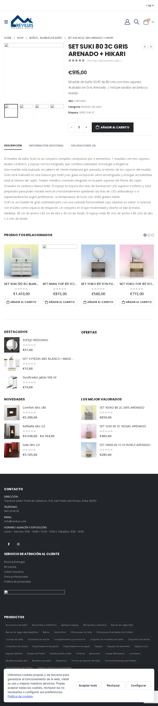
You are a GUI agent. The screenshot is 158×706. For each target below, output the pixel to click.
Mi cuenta (10, 567)
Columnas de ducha (38, 639)
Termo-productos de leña (85, 660)
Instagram (18, 544)
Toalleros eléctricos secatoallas (54, 667)
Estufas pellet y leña (60, 653)
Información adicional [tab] (46, 145)
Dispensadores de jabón (45, 646)
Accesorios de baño (16, 624)
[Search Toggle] (137, 22)
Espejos (99, 646)
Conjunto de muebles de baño (106, 639)
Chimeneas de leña (81, 632)
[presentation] (9, 73)
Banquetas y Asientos (95, 624)
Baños (46, 632)
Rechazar (113, 685)
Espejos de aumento (118, 646)
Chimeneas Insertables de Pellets (114, 632)
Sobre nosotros (14, 571)
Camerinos (60, 632)
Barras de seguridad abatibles (22, 632)
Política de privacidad (17, 581)
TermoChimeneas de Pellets (120, 660)
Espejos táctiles (14, 653)
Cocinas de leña (14, 639)
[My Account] (127, 22)
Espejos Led (141, 646)
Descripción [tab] (13, 145)
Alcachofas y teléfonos (44, 624)
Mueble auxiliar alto (17, 660)
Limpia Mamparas (114, 653)
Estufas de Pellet (36, 653)
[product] (21, 261)
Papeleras (61, 660)
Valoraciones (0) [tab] (83, 145)
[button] (145, 235)
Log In (150, 5)
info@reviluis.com (15, 521)
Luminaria (134, 653)
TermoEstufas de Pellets (19, 667)
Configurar (138, 685)
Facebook (9, 544)
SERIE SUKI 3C (87, 112)
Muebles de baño (91, 107)
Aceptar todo (88, 685)
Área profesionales (16, 576)
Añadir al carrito (115, 127)
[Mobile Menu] (7, 21)
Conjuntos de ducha (139, 639)
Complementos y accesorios (69, 639)
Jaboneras (94, 653)
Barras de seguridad (122, 624)
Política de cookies (20, 696)
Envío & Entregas (14, 562)
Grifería (80, 653)
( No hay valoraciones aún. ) (104, 60)
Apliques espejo (70, 624)
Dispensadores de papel (76, 646)
